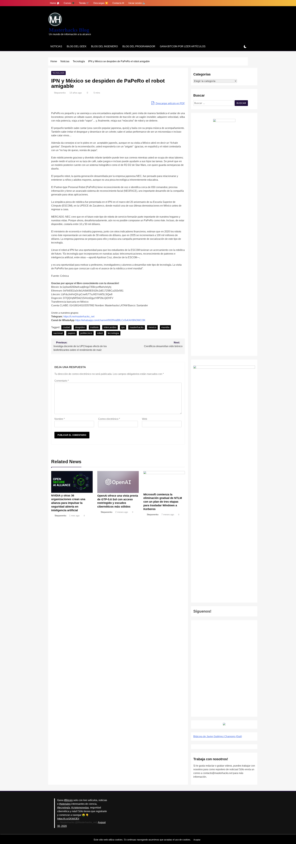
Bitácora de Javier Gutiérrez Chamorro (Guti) (217, 736)
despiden (80, 327)
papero (71, 333)
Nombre (59, 419)
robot (100, 333)
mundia (165, 327)
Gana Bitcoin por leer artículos (183, 46)
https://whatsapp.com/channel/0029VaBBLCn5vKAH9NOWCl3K (110, 320)
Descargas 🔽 (100, 3)
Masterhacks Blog (69, 30)
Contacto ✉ (118, 3)
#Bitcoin (68, 800)
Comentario (61, 380)
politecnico (86, 333)
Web (144, 419)
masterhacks (137, 327)
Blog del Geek (76, 46)
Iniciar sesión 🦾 (136, 3)
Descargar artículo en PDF (170, 103)
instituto (94, 327)
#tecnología (63, 807)
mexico (152, 327)
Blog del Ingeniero (104, 46)
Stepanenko (60, 92)
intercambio (110, 327)
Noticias (56, 46)
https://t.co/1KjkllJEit (68, 818)
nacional (58, 333)
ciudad (66, 327)
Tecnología (58, 73)
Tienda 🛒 (84, 3)
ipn (123, 327)
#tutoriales (65, 804)
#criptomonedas (80, 807)
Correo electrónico (109, 419)
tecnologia (113, 333)
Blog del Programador (138, 46)
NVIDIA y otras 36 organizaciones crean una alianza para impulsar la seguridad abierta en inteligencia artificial (68, 503)
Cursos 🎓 (69, 3)
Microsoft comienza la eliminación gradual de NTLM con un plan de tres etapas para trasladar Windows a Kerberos (162, 502)
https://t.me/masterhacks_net (78, 316)
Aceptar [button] (196, 840)
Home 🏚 (54, 3)
